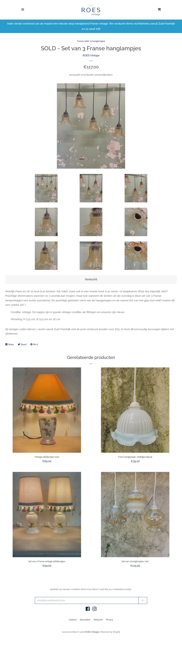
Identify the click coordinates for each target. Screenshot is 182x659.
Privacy (109, 619)
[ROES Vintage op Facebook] (87, 609)
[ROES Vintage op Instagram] (94, 609)
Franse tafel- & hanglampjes (91, 41)
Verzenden (85, 619)
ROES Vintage (91, 55)
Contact (73, 619)
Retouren (98, 619)
